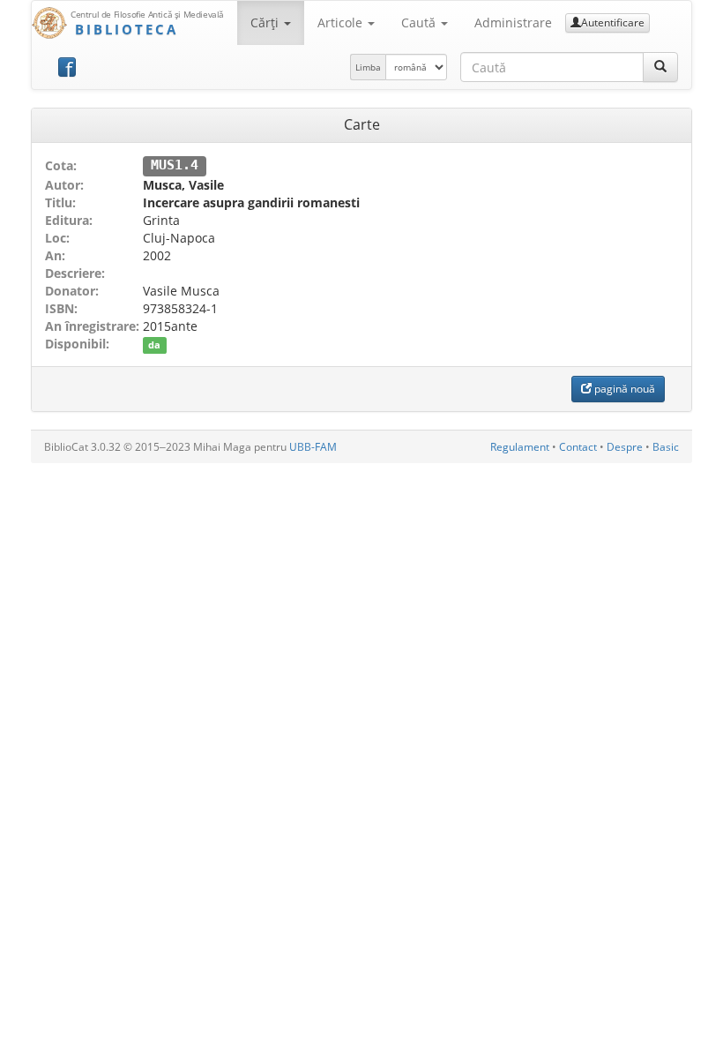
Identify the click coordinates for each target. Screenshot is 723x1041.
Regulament (519, 446)
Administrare (513, 22)
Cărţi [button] (266, 22)
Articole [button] (341, 22)
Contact (578, 446)
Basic (665, 446)
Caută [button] (420, 22)
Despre (625, 446)
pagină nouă (623, 388)
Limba (368, 67)
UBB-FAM (313, 446)
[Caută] (660, 67)
